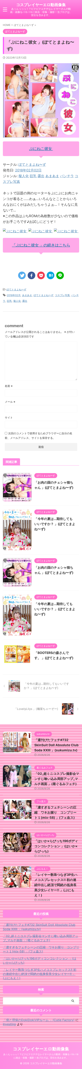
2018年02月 (14, 295)
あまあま (52, 176)
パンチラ (67, 176)
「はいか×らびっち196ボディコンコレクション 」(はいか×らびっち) (56, 846)
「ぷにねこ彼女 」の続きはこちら (41, 245)
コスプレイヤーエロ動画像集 (41, 4)
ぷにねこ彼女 (41, 148)
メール (10, 401)
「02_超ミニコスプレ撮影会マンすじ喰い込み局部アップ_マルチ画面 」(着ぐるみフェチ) (56, 779)
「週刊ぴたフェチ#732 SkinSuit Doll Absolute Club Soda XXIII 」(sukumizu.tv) (56, 745)
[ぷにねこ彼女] (15, 231)
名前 (9, 385)
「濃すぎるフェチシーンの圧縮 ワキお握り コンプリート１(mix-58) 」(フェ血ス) (55, 812)
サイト (9, 417)
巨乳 (33, 176)
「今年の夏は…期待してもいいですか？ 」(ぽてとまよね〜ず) (54, 524)
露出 (41, 176)
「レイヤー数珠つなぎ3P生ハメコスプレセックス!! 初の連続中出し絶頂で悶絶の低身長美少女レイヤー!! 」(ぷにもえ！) (55, 885)
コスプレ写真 (62, 295)
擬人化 (23, 176)
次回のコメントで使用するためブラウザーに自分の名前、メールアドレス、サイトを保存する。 (38, 435)
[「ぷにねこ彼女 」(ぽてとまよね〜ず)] (50, 275)
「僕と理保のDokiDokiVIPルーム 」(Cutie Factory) (39, 1020)
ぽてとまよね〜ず (32, 165)
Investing (9, 1024)
